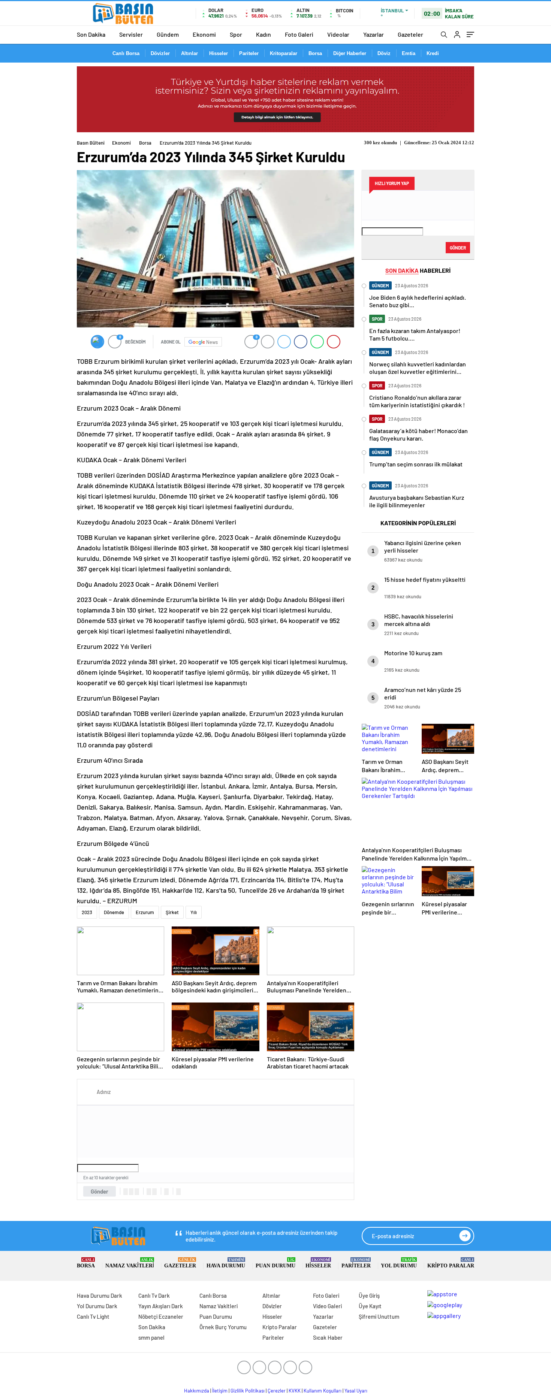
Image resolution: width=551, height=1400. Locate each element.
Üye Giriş (369, 1295)
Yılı (193, 912)
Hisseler (218, 53)
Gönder (99, 1191)
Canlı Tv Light (93, 1316)
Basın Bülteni (91, 143)
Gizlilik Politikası (248, 1391)
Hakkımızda (196, 1391)
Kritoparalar (283, 53)
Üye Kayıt (370, 1306)
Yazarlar (373, 34)
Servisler (131, 34)
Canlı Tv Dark (154, 1295)
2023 (87, 912)
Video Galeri (327, 1306)
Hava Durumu (226, 1263)
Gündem (168, 34)
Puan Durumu (275, 1263)
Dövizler (160, 53)
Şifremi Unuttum (379, 1316)
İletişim (220, 1391)
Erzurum (145, 912)
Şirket (172, 912)
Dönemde (114, 912)
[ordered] (149, 1191)
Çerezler (277, 1391)
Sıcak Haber (328, 1337)
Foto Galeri (299, 34)
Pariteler (249, 53)
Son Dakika (91, 34)
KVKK (295, 1391)
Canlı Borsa (125, 53)
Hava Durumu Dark (99, 1295)
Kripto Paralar (450, 1263)
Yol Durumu (399, 1263)
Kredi (433, 53)
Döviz (384, 53)
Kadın (263, 34)
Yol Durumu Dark (97, 1306)
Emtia (408, 53)
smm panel (151, 1337)
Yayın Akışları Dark (160, 1306)
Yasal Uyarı (355, 1391)
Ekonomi (204, 34)
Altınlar (189, 53)
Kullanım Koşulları (322, 1391)
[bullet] (154, 1191)
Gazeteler (410, 34)
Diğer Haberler (349, 53)
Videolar (338, 34)
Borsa (315, 53)
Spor (236, 34)
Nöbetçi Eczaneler (160, 1316)
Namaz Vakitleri (129, 1263)
